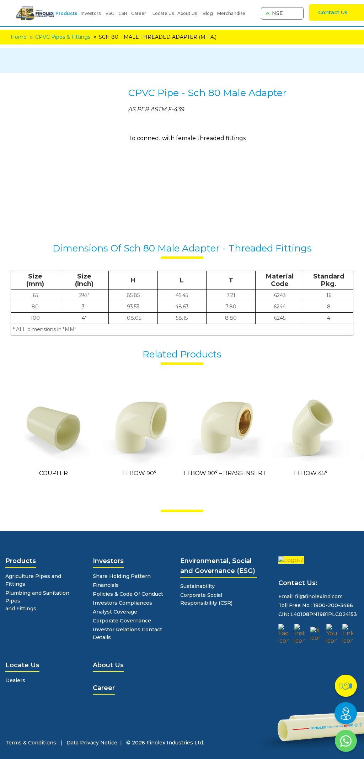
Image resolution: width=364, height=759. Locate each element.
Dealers (15, 680)
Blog (208, 13)
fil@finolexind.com (319, 596)
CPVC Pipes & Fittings (62, 37)
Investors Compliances (122, 603)
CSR (122, 13)
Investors (91, 13)
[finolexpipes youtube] (331, 634)
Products (66, 13)
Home (19, 37)
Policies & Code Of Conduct (128, 594)
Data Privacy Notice (91, 742)
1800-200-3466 (333, 605)
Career (138, 13)
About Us (187, 13)
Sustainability (197, 586)
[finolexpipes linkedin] (347, 634)
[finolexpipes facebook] (283, 634)
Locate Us (163, 13)
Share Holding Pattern (122, 576)
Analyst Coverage (115, 612)
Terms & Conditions (30, 742)
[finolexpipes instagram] (299, 634)
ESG (110, 13)
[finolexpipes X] (315, 634)
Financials (106, 585)
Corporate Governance (122, 620)
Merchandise (231, 13)
